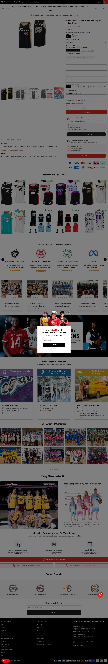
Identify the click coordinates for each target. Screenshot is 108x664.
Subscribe (54, 344)
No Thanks (54, 348)
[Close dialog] (68, 312)
